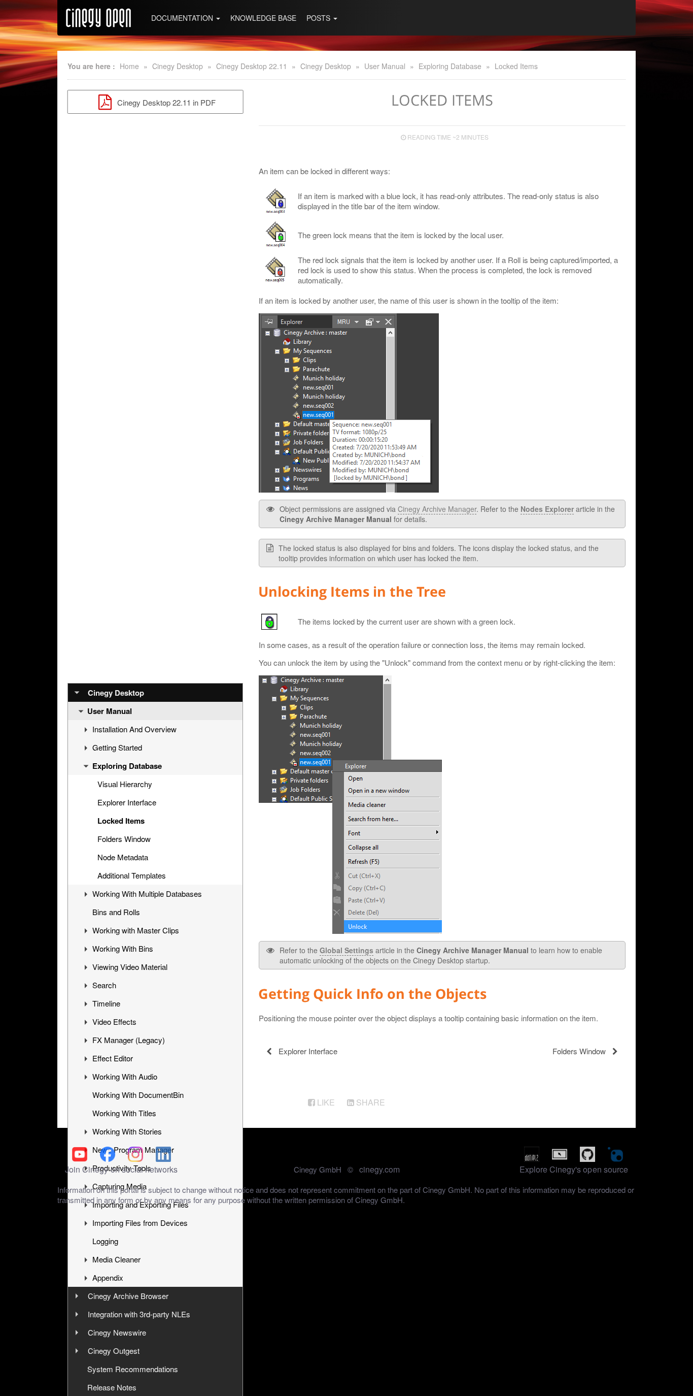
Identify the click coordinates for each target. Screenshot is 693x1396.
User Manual (384, 66)
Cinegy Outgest (114, 1350)
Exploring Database (450, 66)
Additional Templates (131, 875)
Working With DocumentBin (138, 1094)
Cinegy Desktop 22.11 (251, 66)
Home (129, 66)
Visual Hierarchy (124, 783)
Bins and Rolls (116, 911)
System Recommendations (132, 1368)
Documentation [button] (183, 18)
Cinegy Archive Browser (128, 1295)
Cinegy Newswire (117, 1332)
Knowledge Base (263, 18)
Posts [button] (319, 18)
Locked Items (516, 66)
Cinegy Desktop (177, 66)
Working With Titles (124, 1113)
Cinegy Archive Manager (437, 509)
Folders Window (124, 838)
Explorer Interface (126, 802)
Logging (105, 1241)
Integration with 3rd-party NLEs (139, 1314)
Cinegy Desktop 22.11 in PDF (165, 102)
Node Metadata (122, 857)
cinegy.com (379, 1169)
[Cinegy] (98, 17)
